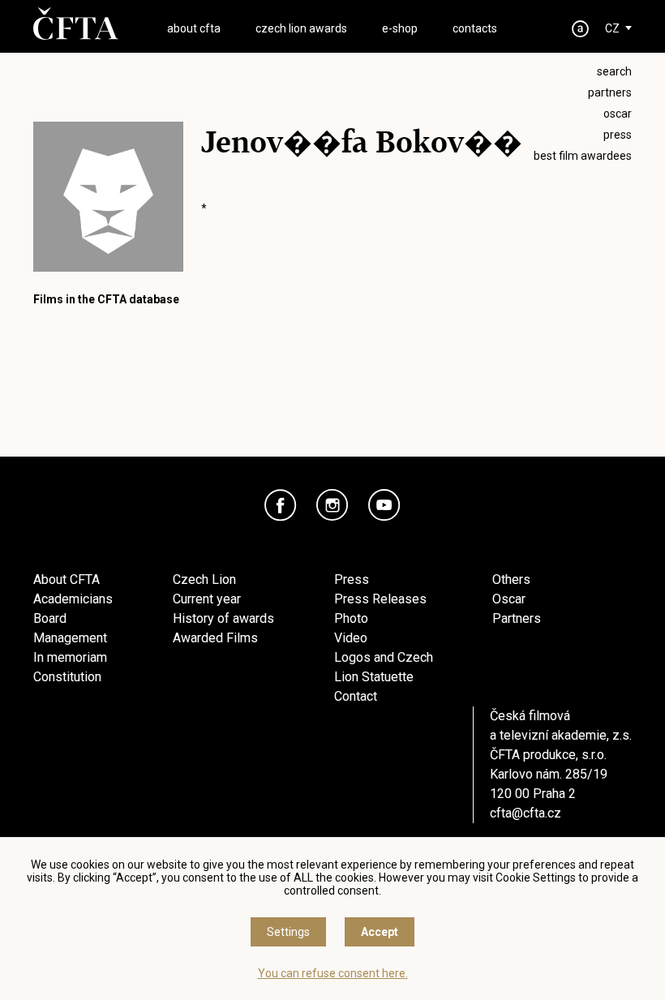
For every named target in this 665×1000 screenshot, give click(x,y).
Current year (207, 599)
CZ (612, 28)
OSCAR (617, 113)
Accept (379, 931)
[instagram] (332, 505)
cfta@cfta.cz (525, 813)
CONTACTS (475, 28)
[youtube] (384, 505)
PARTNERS (610, 92)
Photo (351, 618)
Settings (288, 931)
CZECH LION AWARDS (301, 28)
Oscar (509, 599)
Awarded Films (215, 638)
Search (614, 71)
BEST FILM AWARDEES (583, 155)
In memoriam (70, 657)
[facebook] (280, 505)
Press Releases (380, 599)
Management (70, 638)
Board (49, 618)
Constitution (67, 677)
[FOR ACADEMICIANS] (580, 28)
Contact (355, 696)
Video (350, 638)
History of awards (223, 618)
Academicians (73, 599)
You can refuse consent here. (333, 973)
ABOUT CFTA (194, 28)
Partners (516, 618)
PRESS (617, 134)
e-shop (400, 28)
